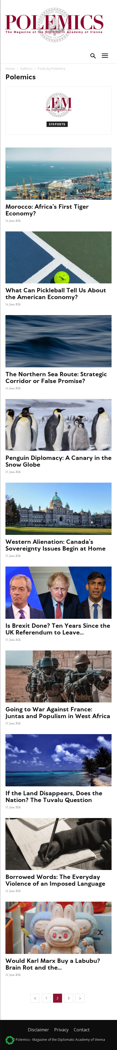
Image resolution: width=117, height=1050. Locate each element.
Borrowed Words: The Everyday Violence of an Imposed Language (55, 880)
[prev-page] (35, 998)
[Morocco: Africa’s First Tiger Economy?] (58, 174)
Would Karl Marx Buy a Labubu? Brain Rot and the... (52, 964)
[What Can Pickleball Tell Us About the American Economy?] (58, 257)
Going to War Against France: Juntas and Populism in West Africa (57, 712)
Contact (82, 1029)
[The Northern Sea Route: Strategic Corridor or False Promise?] (58, 341)
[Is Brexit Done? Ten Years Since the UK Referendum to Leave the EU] (58, 593)
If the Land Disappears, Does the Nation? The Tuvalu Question (53, 796)
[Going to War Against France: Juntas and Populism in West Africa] (58, 676)
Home (10, 68)
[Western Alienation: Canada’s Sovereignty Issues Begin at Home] (58, 509)
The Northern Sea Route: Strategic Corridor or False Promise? (56, 377)
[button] (93, 56)
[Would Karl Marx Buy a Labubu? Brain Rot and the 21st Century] (58, 928)
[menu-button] (105, 56)
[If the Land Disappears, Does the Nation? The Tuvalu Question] (58, 760)
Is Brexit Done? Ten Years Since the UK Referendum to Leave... (57, 629)
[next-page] (80, 998)
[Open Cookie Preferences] (9, 1043)
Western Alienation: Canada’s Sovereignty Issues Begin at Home (55, 545)
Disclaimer (38, 1029)
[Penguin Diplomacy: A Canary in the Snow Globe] (58, 425)
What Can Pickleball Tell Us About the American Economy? (55, 293)
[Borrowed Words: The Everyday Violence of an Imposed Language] (58, 844)
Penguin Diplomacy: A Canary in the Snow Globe (58, 461)
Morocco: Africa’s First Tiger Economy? (47, 210)
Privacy (61, 1029)
